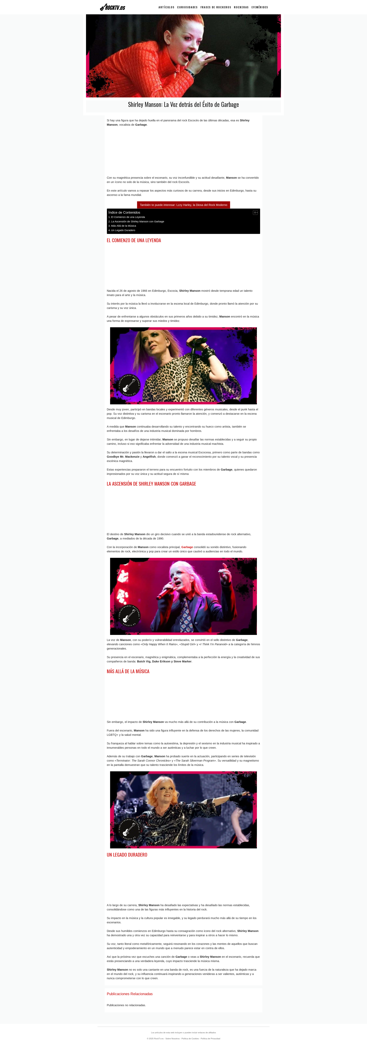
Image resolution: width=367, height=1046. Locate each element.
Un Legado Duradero (123, 230)
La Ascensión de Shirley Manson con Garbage (137, 221)
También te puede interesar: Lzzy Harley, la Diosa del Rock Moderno (183, 204)
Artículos (166, 7)
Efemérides (260, 7)
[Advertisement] (183, 151)
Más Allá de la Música (123, 225)
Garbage (187, 547)
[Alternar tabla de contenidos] (254, 212)
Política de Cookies (190, 1038)
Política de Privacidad (210, 1038)
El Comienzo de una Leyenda (128, 217)
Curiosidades (187, 7)
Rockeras (241, 7)
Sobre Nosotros (172, 1038)
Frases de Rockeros (216, 7)
